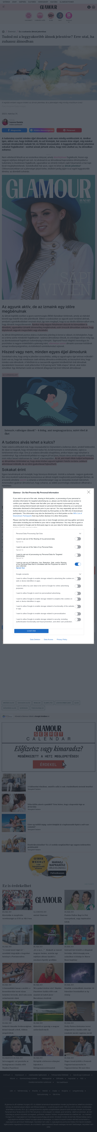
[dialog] (48, 566)
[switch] (78, 538)
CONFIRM (31, 631)
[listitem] (48, 533)
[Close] (89, 493)
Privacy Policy (62, 639)
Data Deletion (35, 639)
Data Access (48, 639)
